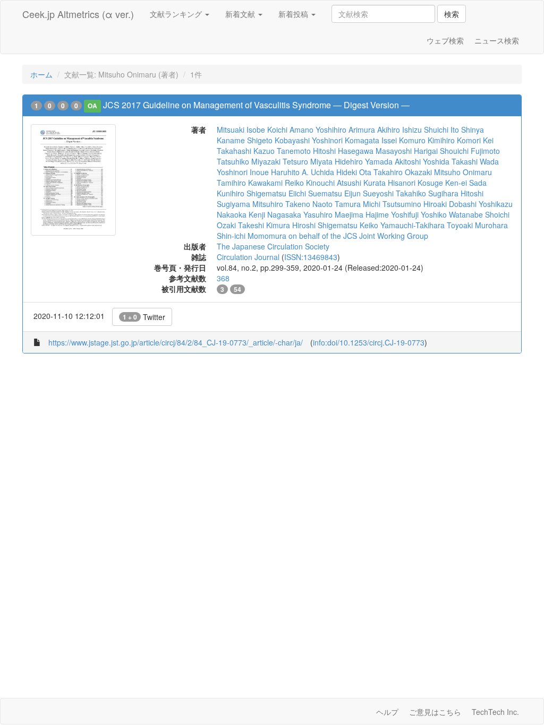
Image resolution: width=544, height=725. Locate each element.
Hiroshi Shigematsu (325, 225)
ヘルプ (387, 711)
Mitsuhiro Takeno (281, 203)
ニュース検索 (496, 40)
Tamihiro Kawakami (250, 182)
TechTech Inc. (495, 711)
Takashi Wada (475, 161)
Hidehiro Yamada (364, 161)
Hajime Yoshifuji (392, 214)
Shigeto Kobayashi (278, 140)
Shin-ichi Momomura (251, 235)
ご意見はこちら (435, 711)
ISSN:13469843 (310, 257)
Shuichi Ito (441, 129)
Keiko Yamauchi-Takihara (402, 225)
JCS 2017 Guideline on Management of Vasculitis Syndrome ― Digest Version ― (256, 105)
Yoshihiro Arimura (345, 129)
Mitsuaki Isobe (241, 129)
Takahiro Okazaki (402, 172)
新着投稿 (294, 13)
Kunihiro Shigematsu (251, 193)
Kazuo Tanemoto (282, 150)
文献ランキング (177, 13)
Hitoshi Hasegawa (343, 150)
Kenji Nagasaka (275, 214)
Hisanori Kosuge (415, 182)
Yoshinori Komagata (345, 140)
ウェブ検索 (445, 40)
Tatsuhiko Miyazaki (248, 161)
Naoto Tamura (336, 203)
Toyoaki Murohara (477, 225)
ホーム (41, 74)
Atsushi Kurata (361, 182)
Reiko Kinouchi (310, 182)
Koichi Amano (290, 129)
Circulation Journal (248, 257)
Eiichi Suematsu (315, 193)
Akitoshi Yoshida (422, 161)
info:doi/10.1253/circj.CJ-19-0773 (368, 342)
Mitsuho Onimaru (463, 172)
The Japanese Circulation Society (273, 246)
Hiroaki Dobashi (450, 203)
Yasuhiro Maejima (333, 214)
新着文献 (241, 13)
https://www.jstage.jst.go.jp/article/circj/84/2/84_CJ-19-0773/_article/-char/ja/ (175, 342)
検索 (451, 13)
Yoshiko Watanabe (452, 214)
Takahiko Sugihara (427, 193)
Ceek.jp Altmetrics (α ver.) (78, 14)
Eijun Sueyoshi (369, 193)
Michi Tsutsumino (392, 203)
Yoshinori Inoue (243, 172)
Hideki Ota (353, 172)
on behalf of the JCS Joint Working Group (358, 235)
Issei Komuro (403, 140)
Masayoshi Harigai (407, 150)
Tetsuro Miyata (308, 161)
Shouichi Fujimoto (470, 150)
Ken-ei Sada (466, 182)
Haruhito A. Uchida (302, 172)
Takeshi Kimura (264, 225)
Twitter (144, 317)
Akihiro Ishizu (399, 129)
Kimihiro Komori (454, 140)
